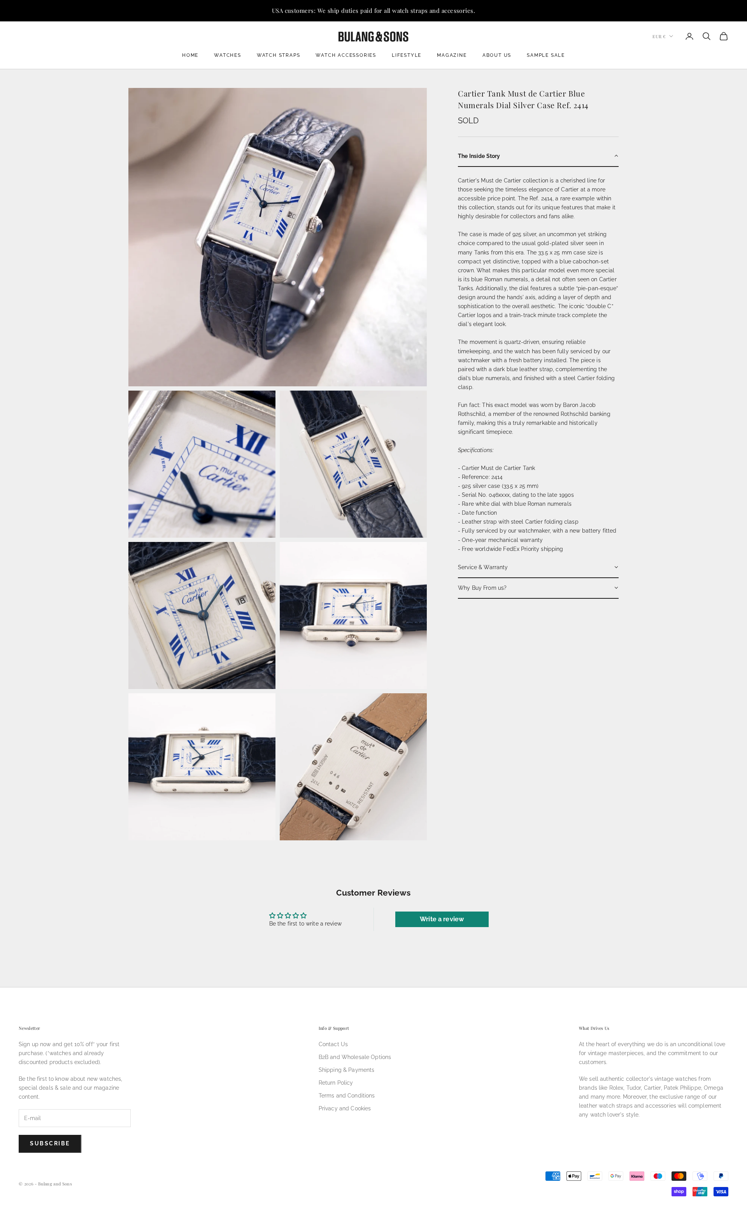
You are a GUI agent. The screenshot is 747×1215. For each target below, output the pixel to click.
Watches (227, 55)
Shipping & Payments (347, 1070)
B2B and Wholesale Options (355, 1057)
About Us (496, 55)
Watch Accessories (346, 55)
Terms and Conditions (347, 1095)
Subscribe (50, 1143)
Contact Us (333, 1044)
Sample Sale (546, 55)
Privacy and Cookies (345, 1108)
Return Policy (336, 1083)
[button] (538, 156)
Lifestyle (406, 55)
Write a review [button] (442, 919)
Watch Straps (278, 55)
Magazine (451, 55)
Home (190, 55)
